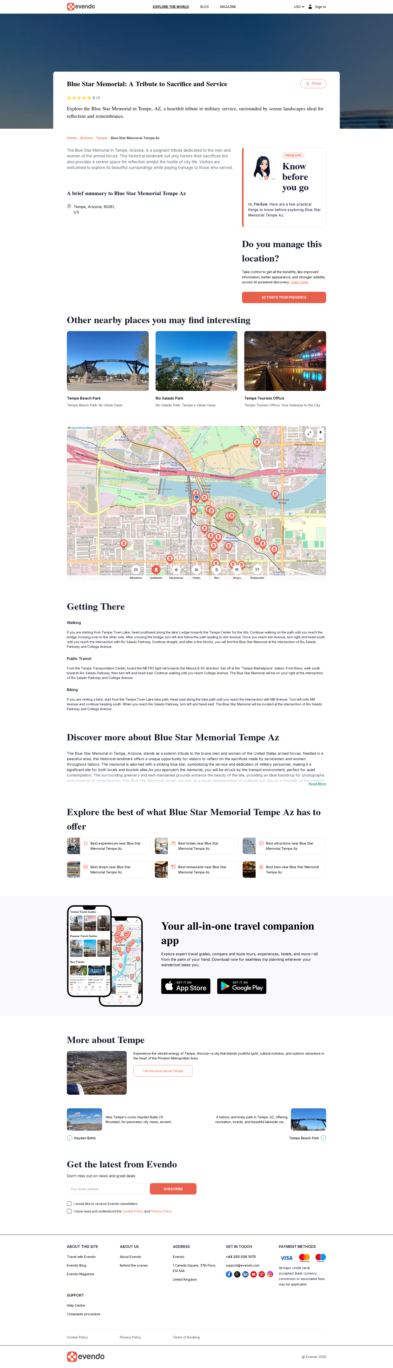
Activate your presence (284, 297)
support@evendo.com (242, 1265)
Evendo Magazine (80, 1274)
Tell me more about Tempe (163, 1071)
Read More (317, 784)
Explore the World (171, 6)
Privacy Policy (161, 1211)
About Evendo (130, 1257)
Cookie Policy (132, 1211)
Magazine (228, 6)
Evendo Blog (76, 1265)
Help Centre (76, 1305)
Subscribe (173, 1189)
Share (316, 83)
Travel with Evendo (81, 1257)
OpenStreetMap (82, 428)
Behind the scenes (134, 1265)
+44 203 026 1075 (241, 1257)
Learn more (299, 282)
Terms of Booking (186, 1337)
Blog (204, 6)
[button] (196, 499)
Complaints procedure (83, 1314)
